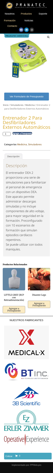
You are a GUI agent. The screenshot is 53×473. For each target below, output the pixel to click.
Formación (9, 20)
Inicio (6, 104)
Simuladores (16, 104)
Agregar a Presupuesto (22, 133)
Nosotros (10, 13)
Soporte (43, 13)
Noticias (28, 20)
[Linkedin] (26, 29)
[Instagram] (31, 29)
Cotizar (8, 456)
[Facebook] (21, 29)
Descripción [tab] (13, 156)
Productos (26, 13)
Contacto (12, 26)
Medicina (30, 104)
